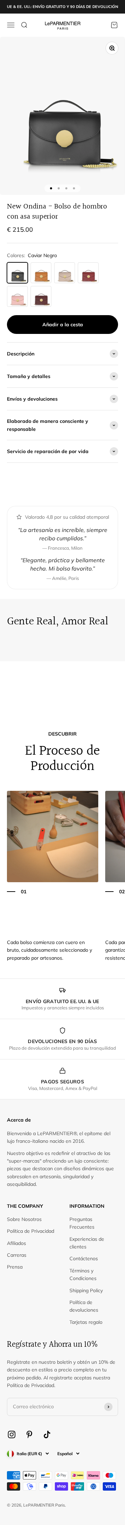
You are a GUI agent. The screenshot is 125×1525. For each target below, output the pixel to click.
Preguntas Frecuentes (81, 1223)
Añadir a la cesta (62, 324)
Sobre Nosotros (24, 1219)
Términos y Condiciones (83, 1274)
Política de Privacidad (30, 1231)
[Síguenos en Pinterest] (29, 1434)
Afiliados (16, 1243)
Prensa (15, 1267)
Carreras (16, 1255)
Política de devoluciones (83, 1306)
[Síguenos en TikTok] (47, 1434)
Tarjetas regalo (85, 1322)
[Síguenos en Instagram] (11, 1434)
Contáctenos (83, 1258)
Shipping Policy (86, 1290)
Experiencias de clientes (86, 1243)
